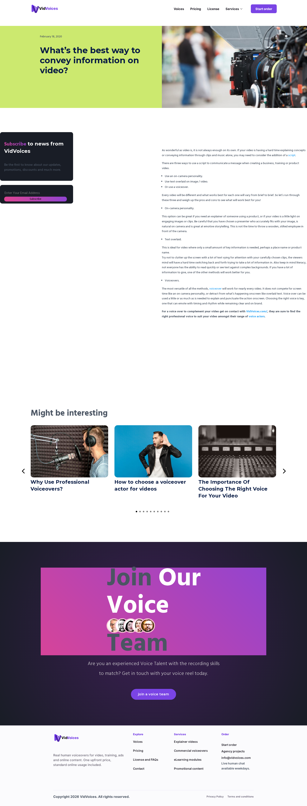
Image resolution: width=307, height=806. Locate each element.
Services (232, 9)
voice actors (257, 316)
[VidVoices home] (69, 738)
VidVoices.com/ (256, 311)
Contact (138, 768)
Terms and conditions (240, 796)
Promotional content (188, 768)
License (213, 9)
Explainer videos (186, 741)
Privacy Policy (215, 796)
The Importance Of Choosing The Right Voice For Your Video (233, 489)
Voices (179, 9)
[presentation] (23, 471)
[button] (136, 511)
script (291, 155)
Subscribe (35, 199)
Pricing (195, 9)
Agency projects (233, 751)
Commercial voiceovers (191, 750)
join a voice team (153, 694)
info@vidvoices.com (236, 757)
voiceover (215, 288)
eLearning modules (188, 759)
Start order (263, 9)
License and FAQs (145, 759)
